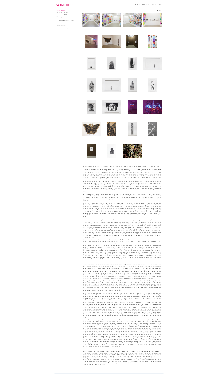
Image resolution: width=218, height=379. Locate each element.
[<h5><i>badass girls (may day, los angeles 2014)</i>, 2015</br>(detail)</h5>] (111, 63)
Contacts (154, 4)
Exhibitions (146, 4)
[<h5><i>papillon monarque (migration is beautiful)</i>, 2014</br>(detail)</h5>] (111, 129)
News (160, 4)
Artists (137, 4)
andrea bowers (60, 10)
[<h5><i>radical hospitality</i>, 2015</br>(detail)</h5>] (152, 107)
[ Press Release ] (61, 25)
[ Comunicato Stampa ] (63, 28)
